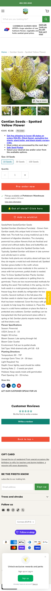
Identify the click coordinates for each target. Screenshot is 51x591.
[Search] (46, 19)
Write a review (25, 421)
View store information (13, 202)
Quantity (5, 169)
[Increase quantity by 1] (25, 175)
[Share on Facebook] (3, 386)
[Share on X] (9, 386)
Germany (24, 522)
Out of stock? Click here (27, 208)
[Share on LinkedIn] (14, 386)
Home (4, 52)
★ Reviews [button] (48, 298)
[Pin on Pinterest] (19, 386)
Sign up (42, 486)
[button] (6, 111)
